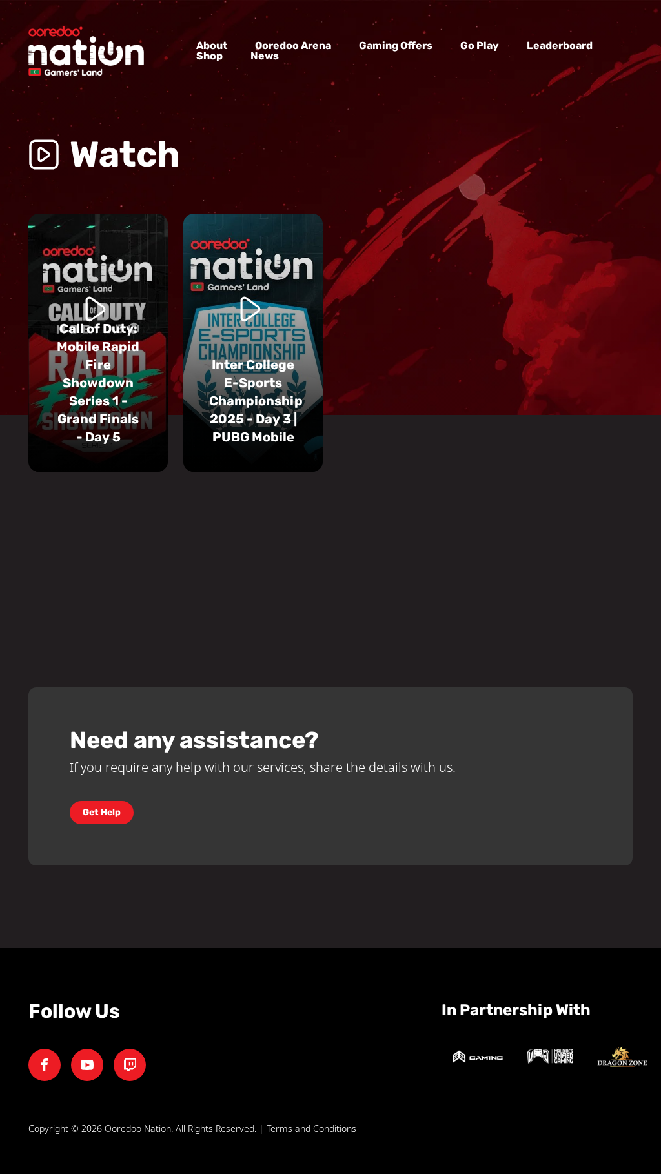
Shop (209, 56)
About (211, 45)
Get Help (102, 812)
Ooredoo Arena (293, 45)
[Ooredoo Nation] (130, 1065)
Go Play (479, 45)
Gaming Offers (395, 45)
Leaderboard (560, 45)
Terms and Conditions (311, 1128)
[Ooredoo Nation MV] (44, 1065)
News (264, 56)
